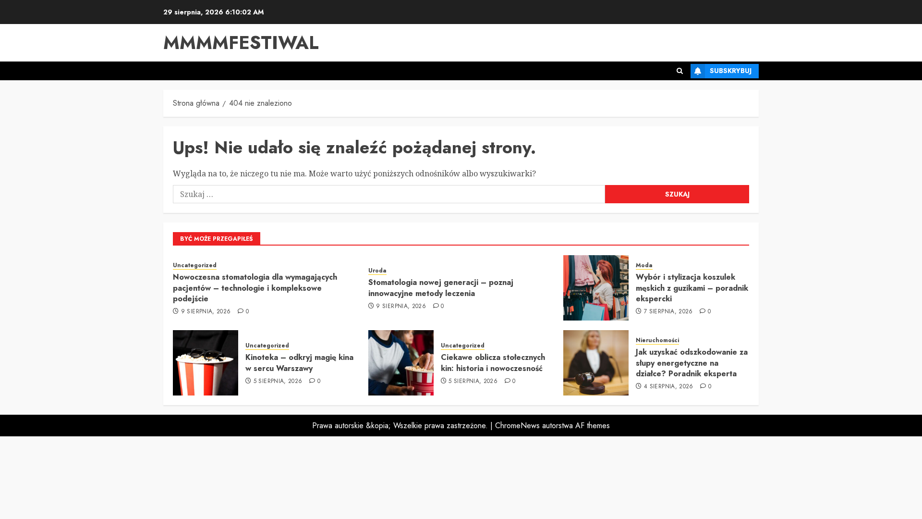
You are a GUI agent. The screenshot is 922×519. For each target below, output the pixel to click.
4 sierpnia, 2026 (668, 387)
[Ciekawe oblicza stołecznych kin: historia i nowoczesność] (401, 362)
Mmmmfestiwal (241, 42)
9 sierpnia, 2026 (206, 312)
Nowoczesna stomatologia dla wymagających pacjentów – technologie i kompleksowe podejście (255, 288)
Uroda (377, 271)
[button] (680, 71)
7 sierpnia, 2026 (668, 312)
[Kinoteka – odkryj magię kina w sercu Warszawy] (205, 362)
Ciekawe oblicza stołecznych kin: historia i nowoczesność (493, 362)
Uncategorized (195, 265)
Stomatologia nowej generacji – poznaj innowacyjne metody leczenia (440, 287)
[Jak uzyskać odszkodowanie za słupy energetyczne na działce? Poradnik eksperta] (596, 362)
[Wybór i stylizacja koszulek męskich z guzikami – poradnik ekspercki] (596, 288)
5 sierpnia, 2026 (278, 381)
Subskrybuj (731, 70)
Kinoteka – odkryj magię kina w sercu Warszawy (299, 362)
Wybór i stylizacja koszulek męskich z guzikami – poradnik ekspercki (692, 288)
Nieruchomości (657, 340)
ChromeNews (517, 425)
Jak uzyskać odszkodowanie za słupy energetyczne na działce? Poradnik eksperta (692, 362)
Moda (644, 265)
